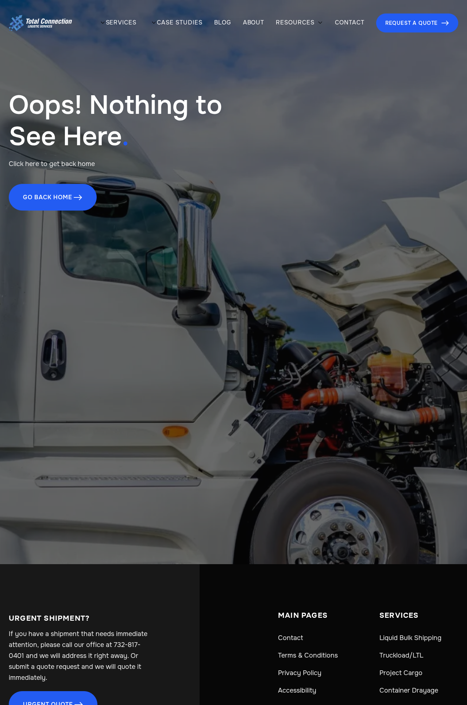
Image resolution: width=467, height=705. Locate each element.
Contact (349, 23)
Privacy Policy (299, 673)
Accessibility (297, 690)
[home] (40, 23)
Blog (222, 23)
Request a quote (417, 23)
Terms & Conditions (308, 655)
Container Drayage (408, 690)
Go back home (52, 197)
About (254, 23)
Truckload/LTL (401, 655)
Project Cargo (400, 673)
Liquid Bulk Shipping (410, 638)
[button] (117, 23)
